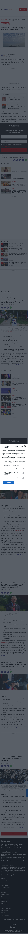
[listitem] (14, 465)
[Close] (25, 446)
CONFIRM (8, 482)
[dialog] (14, 467)
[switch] (23, 468)
